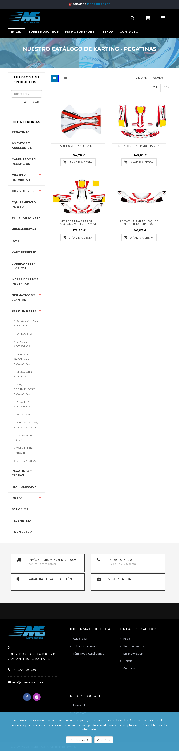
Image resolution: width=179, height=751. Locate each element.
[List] (65, 78)
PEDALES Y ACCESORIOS (22, 404)
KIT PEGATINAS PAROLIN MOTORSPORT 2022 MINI (78, 222)
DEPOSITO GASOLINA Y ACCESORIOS (22, 359)
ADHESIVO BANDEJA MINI (78, 146)
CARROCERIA (24, 333)
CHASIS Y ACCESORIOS (22, 344)
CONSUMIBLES (23, 191)
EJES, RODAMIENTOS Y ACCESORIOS (24, 389)
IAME (15, 240)
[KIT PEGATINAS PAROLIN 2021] (139, 122)
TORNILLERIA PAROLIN (23, 450)
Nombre (158, 78)
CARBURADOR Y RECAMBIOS (24, 162)
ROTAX (17, 498)
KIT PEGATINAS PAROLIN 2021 (139, 146)
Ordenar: (141, 77)
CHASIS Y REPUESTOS (21, 177)
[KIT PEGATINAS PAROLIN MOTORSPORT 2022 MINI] (78, 197)
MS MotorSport (133, 653)
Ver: (155, 87)
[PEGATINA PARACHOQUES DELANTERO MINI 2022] (139, 197)
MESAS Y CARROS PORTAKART (25, 282)
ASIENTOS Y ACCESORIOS (22, 146)
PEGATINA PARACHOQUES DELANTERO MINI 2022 (139, 222)
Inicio (126, 639)
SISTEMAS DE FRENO (23, 438)
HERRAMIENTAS (24, 229)
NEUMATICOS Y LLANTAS (23, 297)
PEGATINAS (20, 132)
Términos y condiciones (88, 653)
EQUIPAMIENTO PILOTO (24, 205)
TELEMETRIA (21, 520)
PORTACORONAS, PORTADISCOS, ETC (26, 425)
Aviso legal (80, 639)
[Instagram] (37, 697)
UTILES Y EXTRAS (26, 460)
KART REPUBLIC (24, 252)
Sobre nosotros (133, 646)
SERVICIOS (20, 509)
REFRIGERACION (24, 486)
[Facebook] (27, 697)
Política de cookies (85, 646)
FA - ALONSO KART (26, 218)
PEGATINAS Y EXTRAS (22, 473)
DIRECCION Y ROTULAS (23, 374)
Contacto (129, 668)
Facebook (79, 705)
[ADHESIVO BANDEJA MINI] (78, 122)
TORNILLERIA (22, 531)
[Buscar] (132, 18)
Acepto (103, 740)
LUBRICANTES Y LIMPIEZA (24, 266)
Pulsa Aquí (79, 740)
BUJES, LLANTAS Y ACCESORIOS (26, 323)
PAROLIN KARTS (24, 311)
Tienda (128, 661)
